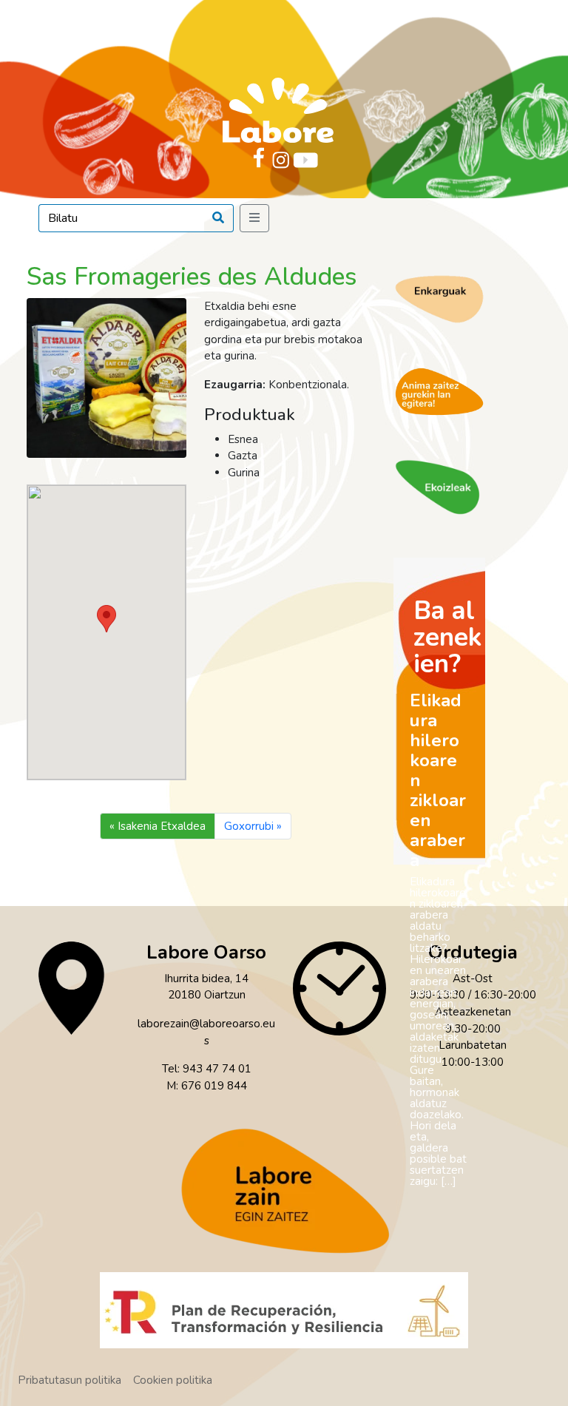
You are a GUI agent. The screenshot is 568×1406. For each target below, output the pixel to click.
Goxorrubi (249, 826)
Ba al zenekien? (447, 637)
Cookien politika (172, 1380)
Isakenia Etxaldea (162, 826)
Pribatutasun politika (69, 1380)
